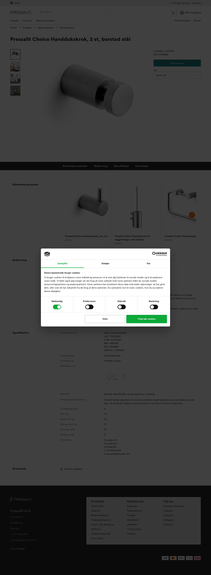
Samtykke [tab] (62, 263)
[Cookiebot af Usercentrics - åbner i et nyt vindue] (154, 254)
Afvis (105, 319)
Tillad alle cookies (147, 319)
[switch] (89, 307)
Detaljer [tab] (106, 263)
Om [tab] (148, 263)
